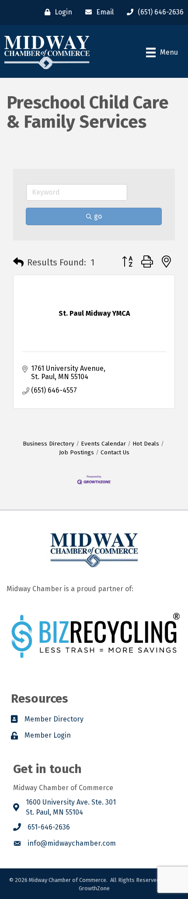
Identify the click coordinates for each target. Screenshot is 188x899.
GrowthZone (94, 888)
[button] (18, 262)
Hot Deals (145, 443)
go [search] (98, 216)
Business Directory (48, 443)
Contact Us (115, 452)
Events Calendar (103, 443)
